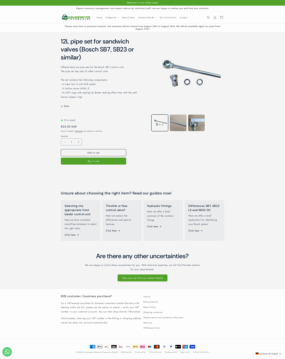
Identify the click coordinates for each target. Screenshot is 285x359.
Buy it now (93, 161)
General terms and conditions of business (163, 317)
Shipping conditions (153, 312)
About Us (147, 322)
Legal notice (185, 352)
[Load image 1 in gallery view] (159, 122)
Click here (70, 235)
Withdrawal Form (151, 327)
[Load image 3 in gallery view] (196, 122)
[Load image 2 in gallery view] (178, 122)
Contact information (201, 352)
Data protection (150, 301)
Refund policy (126, 352)
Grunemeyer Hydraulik (92, 352)
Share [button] (66, 106)
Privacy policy (140, 352)
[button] (112, 17)
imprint (146, 296)
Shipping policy (171, 352)
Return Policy (149, 307)
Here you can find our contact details (142, 278)
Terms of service (155, 352)
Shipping (79, 131)
